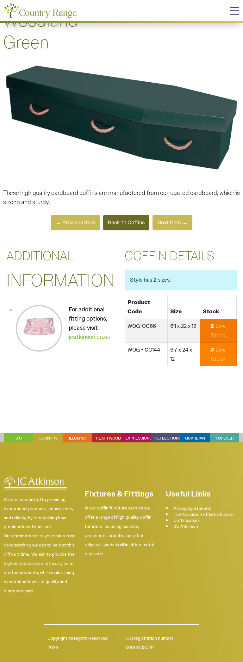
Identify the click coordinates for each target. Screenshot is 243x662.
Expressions (138, 438)
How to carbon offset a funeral (203, 514)
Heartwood (108, 438)
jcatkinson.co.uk (89, 337)
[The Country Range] (40, 10)
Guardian (195, 438)
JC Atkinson (185, 526)
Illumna (77, 438)
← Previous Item (75, 222)
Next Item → (172, 222)
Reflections (168, 438)
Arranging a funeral (192, 508)
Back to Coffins (126, 222)
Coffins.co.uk (186, 520)
